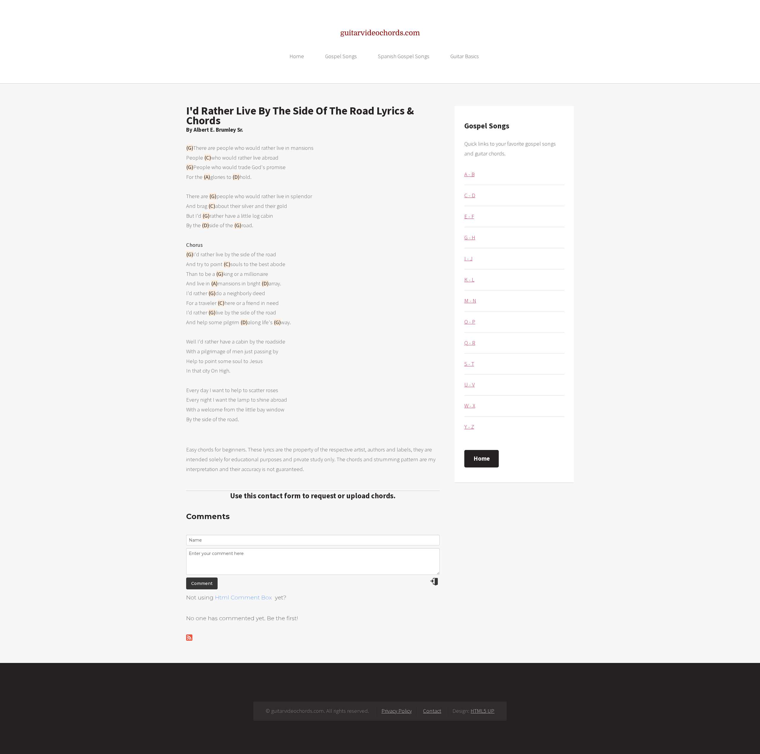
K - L (469, 279)
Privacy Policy (396, 710)
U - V (469, 384)
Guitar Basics (464, 56)
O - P (469, 321)
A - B (469, 174)
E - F (469, 216)
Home (296, 56)
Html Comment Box (243, 597)
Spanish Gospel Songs (403, 56)
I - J (468, 258)
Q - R (469, 342)
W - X (469, 405)
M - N (470, 300)
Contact (432, 710)
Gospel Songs (341, 56)
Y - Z (469, 426)
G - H (469, 237)
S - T (469, 363)
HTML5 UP (482, 710)
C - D (469, 195)
